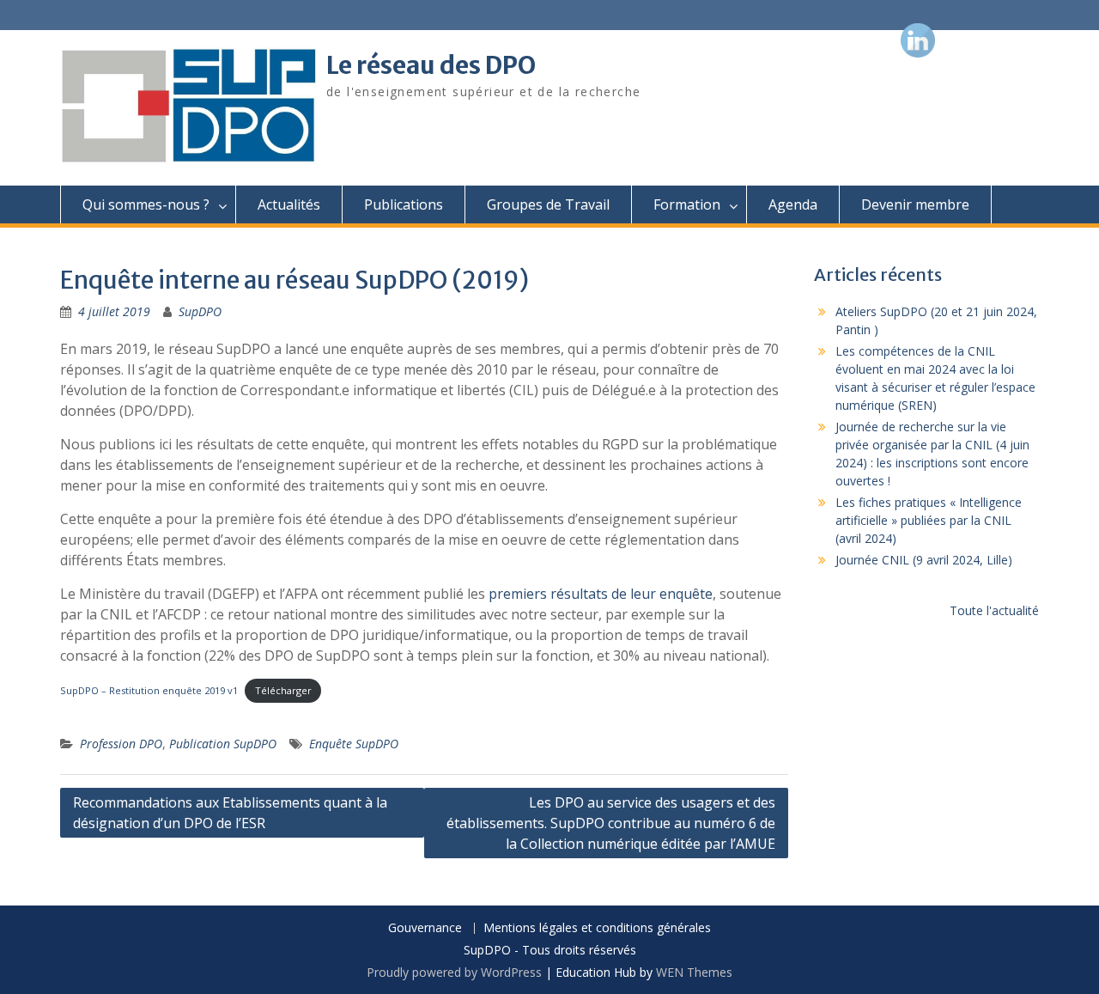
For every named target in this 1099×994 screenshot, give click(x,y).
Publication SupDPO (222, 743)
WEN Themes (694, 972)
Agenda (792, 204)
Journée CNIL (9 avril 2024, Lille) (923, 560)
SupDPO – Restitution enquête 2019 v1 (149, 690)
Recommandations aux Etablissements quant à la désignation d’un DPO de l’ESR (230, 812)
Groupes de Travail (548, 204)
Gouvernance (425, 928)
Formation (686, 204)
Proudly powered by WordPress (454, 972)
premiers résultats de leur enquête (601, 593)
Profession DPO (121, 743)
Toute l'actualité (994, 610)
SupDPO (200, 311)
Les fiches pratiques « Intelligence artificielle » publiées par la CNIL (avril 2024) (928, 520)
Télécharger (283, 690)
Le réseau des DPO (431, 65)
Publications (403, 204)
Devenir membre (915, 204)
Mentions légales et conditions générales (597, 928)
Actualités (289, 204)
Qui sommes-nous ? (145, 204)
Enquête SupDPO (353, 743)
